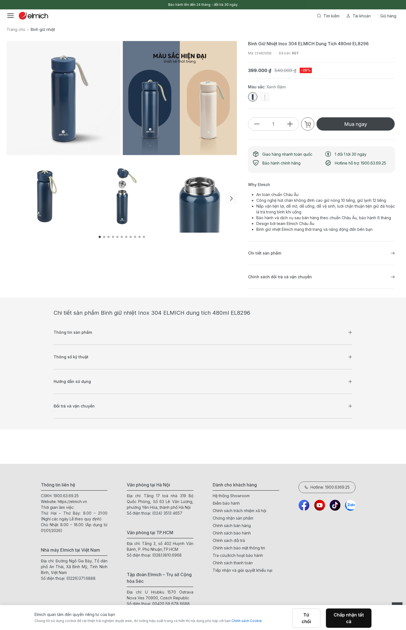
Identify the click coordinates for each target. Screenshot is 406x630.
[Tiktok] (335, 505)
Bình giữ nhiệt (43, 29)
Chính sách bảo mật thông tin (239, 548)
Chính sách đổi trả (229, 540)
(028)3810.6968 (167, 555)
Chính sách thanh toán (233, 562)
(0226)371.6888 (81, 578)
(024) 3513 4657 (167, 513)
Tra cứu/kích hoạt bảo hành (238, 555)
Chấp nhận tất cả (349, 618)
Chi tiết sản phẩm (264, 253)
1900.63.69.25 (66, 495)
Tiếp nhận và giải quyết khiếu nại (242, 570)
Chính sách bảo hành (232, 533)
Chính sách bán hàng (232, 525)
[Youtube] (319, 505)
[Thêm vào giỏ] (95, 189)
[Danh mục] (10, 16)
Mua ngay (355, 124)
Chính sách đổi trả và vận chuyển (280, 276)
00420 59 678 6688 (171, 603)
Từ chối (306, 618)
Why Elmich (259, 184)
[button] (231, 198)
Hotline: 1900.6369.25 (330, 487)
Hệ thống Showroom (231, 495)
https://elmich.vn (72, 501)
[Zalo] (350, 505)
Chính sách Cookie (246, 621)
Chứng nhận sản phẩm (233, 518)
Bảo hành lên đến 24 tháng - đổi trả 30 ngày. (203, 4)
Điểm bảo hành (226, 503)
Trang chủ (16, 29)
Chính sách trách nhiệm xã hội (239, 510)
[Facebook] (304, 505)
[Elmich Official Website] (33, 16)
